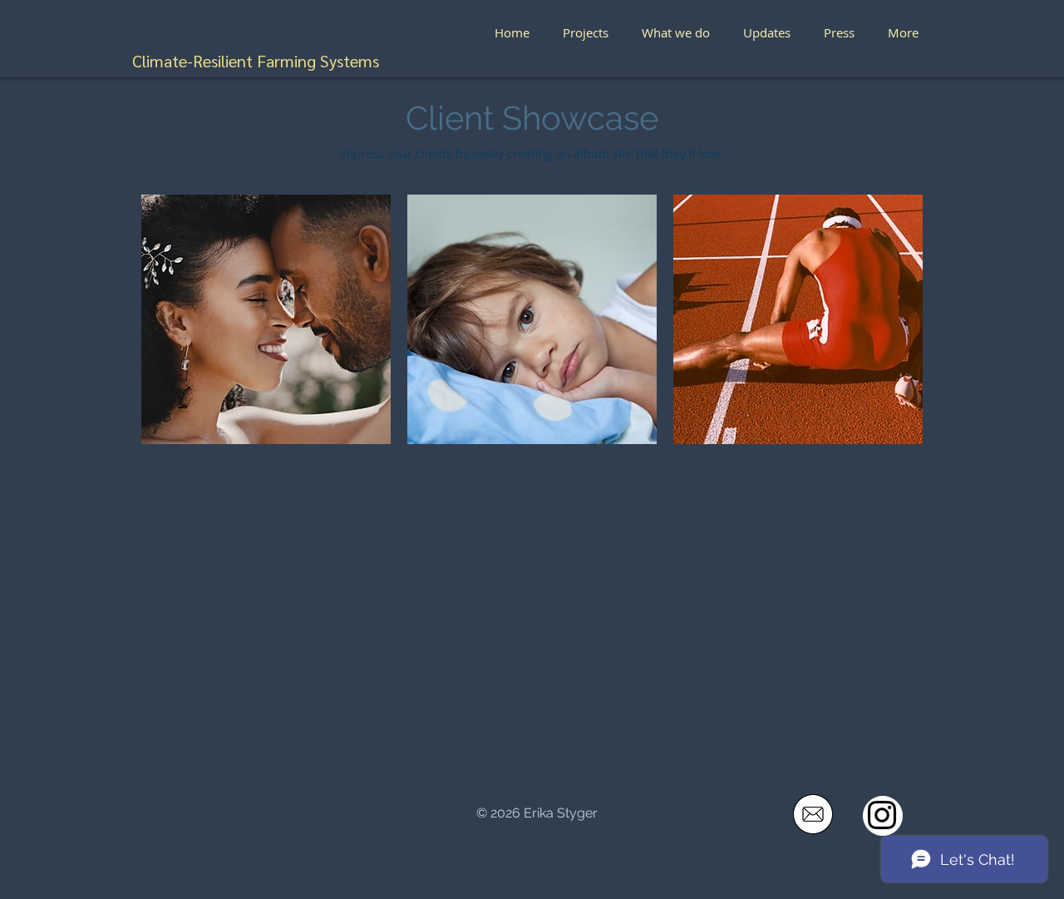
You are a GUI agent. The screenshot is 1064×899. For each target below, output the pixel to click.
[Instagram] (882, 815)
